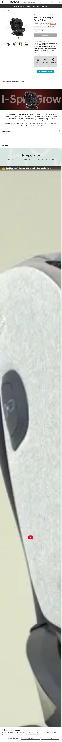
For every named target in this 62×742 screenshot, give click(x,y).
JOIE (34, 14)
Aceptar (30, 738)
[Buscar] (39, 2)
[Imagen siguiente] (28, 27)
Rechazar (49, 738)
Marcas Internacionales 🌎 (32, 6)
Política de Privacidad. (34, 734)
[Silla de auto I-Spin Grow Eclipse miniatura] (8, 44)
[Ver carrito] (59, 2)
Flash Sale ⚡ (45, 6)
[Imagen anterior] (7, 27)
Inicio (5, 10)
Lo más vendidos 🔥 (19, 6)
